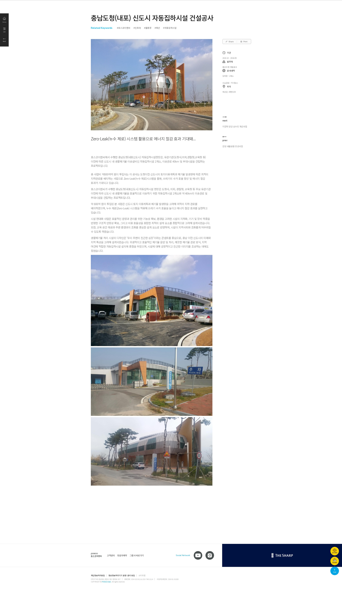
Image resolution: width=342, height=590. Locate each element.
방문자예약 (122, 555)
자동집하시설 (170, 27)
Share (231, 41)
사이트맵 (142, 575)
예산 (158, 27)
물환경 (148, 27)
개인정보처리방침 (98, 575)
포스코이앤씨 (124, 27)
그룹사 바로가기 (137, 555)
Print (245, 41)
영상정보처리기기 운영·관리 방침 (121, 575)
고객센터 (111, 555)
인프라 (138, 27)
